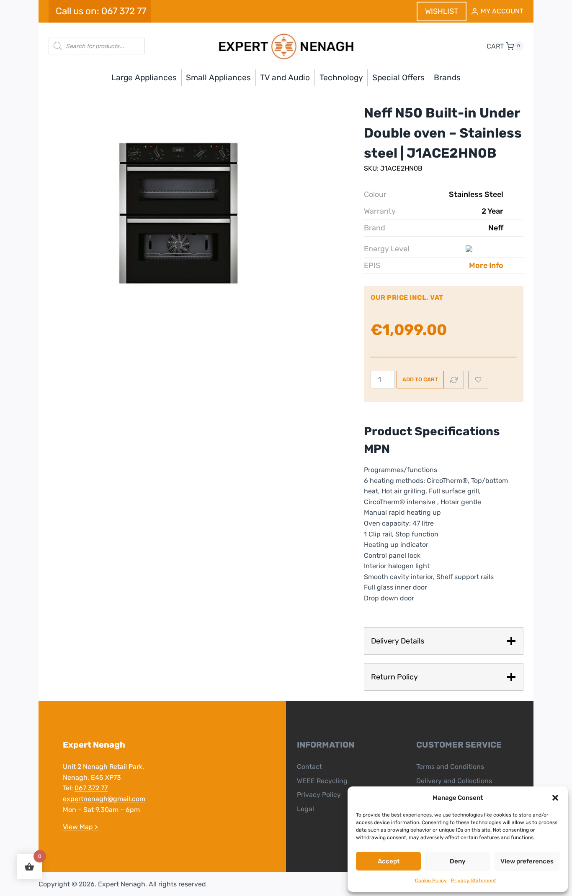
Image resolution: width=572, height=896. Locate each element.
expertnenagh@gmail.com (104, 799)
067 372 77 (91, 788)
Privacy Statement (473, 880)
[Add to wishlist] (478, 379)
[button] (555, 798)
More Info (486, 265)
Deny (458, 861)
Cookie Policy (431, 880)
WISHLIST (441, 11)
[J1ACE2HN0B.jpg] (174, 211)
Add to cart (420, 379)
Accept (388, 861)
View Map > (80, 827)
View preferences (527, 861)
